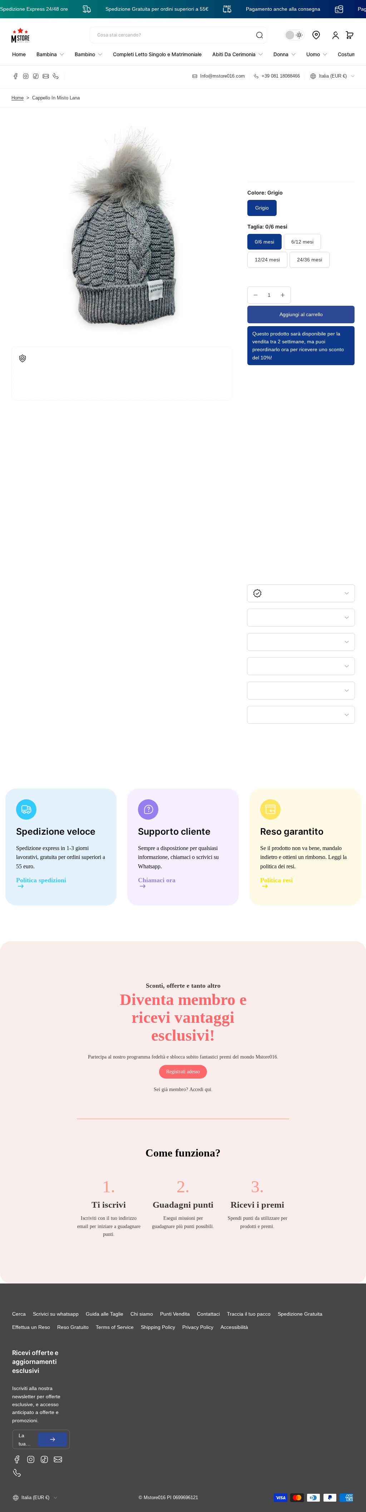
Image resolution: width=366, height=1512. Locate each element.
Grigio (262, 208)
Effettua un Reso (31, 1327)
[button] (350, 35)
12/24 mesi (267, 259)
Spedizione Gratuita (300, 1314)
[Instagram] (25, 76)
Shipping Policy (158, 1327)
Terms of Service (115, 1327)
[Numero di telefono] (55, 76)
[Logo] (20, 35)
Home (17, 97)
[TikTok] (35, 76)
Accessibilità (234, 1327)
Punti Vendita (175, 1314)
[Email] (45, 76)
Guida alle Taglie (104, 1314)
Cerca (19, 1314)
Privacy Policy (197, 1327)
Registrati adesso (183, 1071)
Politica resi (276, 880)
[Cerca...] (259, 35)
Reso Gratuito (73, 1327)
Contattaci (208, 1314)
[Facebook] (15, 76)
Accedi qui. (201, 1089)
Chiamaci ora (156, 880)
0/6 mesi (264, 242)
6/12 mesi (302, 242)
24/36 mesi (309, 259)
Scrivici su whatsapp (56, 1314)
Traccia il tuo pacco (249, 1314)
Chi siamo (141, 1314)
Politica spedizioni (41, 880)
